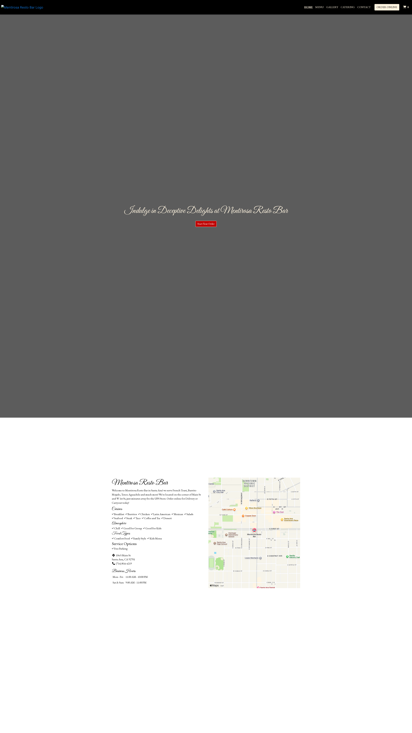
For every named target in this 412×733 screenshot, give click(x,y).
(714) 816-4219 (124, 563)
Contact (364, 7)
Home (308, 7)
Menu (319, 7)
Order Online (387, 7)
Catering (348, 7)
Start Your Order (206, 223)
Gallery (332, 7)
